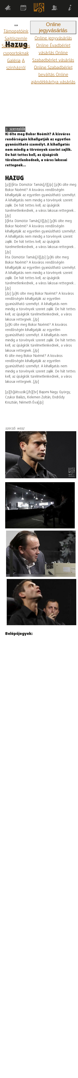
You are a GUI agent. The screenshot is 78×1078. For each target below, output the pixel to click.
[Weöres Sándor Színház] (39, 9)
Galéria (14, 60)
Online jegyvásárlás (53, 38)
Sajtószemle (16, 38)
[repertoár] (8, 8)
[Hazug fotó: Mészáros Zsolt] (40, 505)
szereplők (17, 129)
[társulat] (54, 8)
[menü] (16, 25)
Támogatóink (15, 31)
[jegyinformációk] (70, 8)
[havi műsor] (23, 8)
